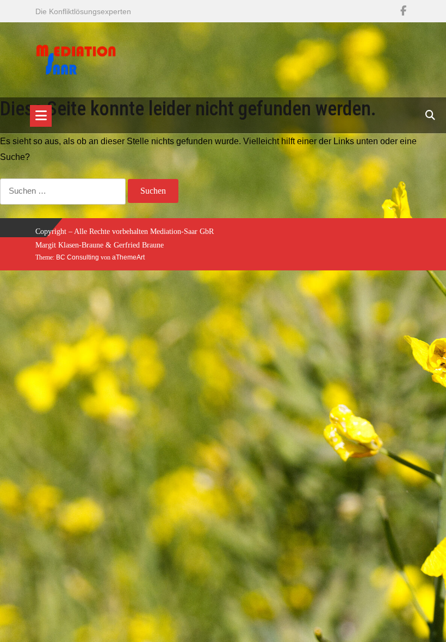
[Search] (430, 115)
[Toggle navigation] (41, 116)
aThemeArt (128, 257)
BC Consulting (77, 257)
